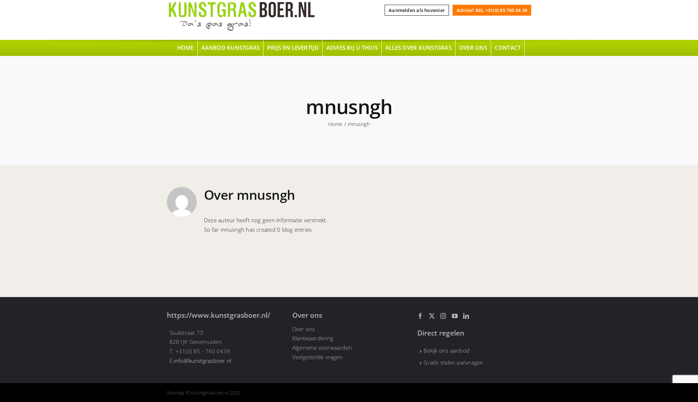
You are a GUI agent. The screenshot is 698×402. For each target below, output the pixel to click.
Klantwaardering (312, 338)
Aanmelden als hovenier (417, 10)
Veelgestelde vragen (317, 357)
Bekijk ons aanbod (446, 350)
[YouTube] (455, 316)
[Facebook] (420, 316)
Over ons (303, 329)
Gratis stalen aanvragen (453, 362)
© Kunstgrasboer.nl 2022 (213, 392)
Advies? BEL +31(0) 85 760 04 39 (492, 10)
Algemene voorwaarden (322, 347)
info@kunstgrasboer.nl (202, 360)
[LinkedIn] (466, 316)
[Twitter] (432, 316)
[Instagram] (443, 316)
